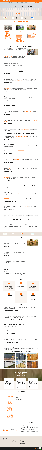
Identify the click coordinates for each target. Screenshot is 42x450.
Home (9, 2)
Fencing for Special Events (31, 36)
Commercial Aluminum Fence (20, 41)
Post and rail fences (6, 198)
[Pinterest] (9, 0)
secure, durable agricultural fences (25, 202)
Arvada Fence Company (13, 48)
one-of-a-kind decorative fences (25, 129)
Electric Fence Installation (19, 33)
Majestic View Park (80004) (10, 413)
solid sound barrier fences (21, 150)
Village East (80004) (9, 409)
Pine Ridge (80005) (10, 401)
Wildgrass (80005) (10, 408)
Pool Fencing (6, 39)
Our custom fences (17, 193)
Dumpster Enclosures (19, 35)
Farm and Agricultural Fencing (32, 34)
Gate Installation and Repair (8, 38)
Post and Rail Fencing (31, 33)
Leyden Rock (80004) (9, 410)
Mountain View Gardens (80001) (10, 417)
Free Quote (36, 2)
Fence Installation (7, 31)
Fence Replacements (7, 33)
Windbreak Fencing (18, 38)
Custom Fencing (30, 32)
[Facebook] (3, 0)
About (20, 439)
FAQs (20, 442)
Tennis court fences (6, 177)
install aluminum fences (26, 102)
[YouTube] (7, 0)
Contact (32, 2)
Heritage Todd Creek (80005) (9, 415)
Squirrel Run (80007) (9, 407)
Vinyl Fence (6, 36)
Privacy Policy (21, 444)
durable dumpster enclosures (22, 154)
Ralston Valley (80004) (10, 396)
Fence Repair (6, 32)
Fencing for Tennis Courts (19, 40)
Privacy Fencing (7, 40)
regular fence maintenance (8, 88)
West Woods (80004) (9, 397)
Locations (21, 440)
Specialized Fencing (13, 441)
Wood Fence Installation (8, 35)
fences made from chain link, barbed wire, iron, (21, 136)
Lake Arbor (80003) (9, 402)
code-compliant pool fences (27, 111)
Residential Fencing (13, 440)
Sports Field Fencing (19, 36)
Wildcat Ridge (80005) (10, 416)
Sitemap (21, 445)
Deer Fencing (29, 35)
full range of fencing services (8, 56)
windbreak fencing (10, 168)
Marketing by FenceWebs (15, 448)
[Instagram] (6, 0)
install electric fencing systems (16, 145)
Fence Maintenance (7, 34)
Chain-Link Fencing (18, 32)
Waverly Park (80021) (9, 406)
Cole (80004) (9, 411)
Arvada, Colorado (22, 441)
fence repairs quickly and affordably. (18, 80)
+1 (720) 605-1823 (14, 430)
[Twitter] (4, 0)
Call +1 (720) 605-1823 (36, 0)
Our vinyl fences (23, 97)
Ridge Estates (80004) (10, 414)
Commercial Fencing (13, 439)
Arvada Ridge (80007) (9, 400)
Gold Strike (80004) (10, 403)
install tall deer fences (25, 206)
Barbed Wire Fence (30, 31)
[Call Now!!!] (40, 449)
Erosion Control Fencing (19, 37)
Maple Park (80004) (9, 404)
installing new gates (29, 106)
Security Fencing (18, 31)
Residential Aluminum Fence (8, 37)
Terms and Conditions (22, 443)
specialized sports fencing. (17, 159)
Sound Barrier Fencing (19, 34)
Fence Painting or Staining (31, 37)
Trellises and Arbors (18, 39)
